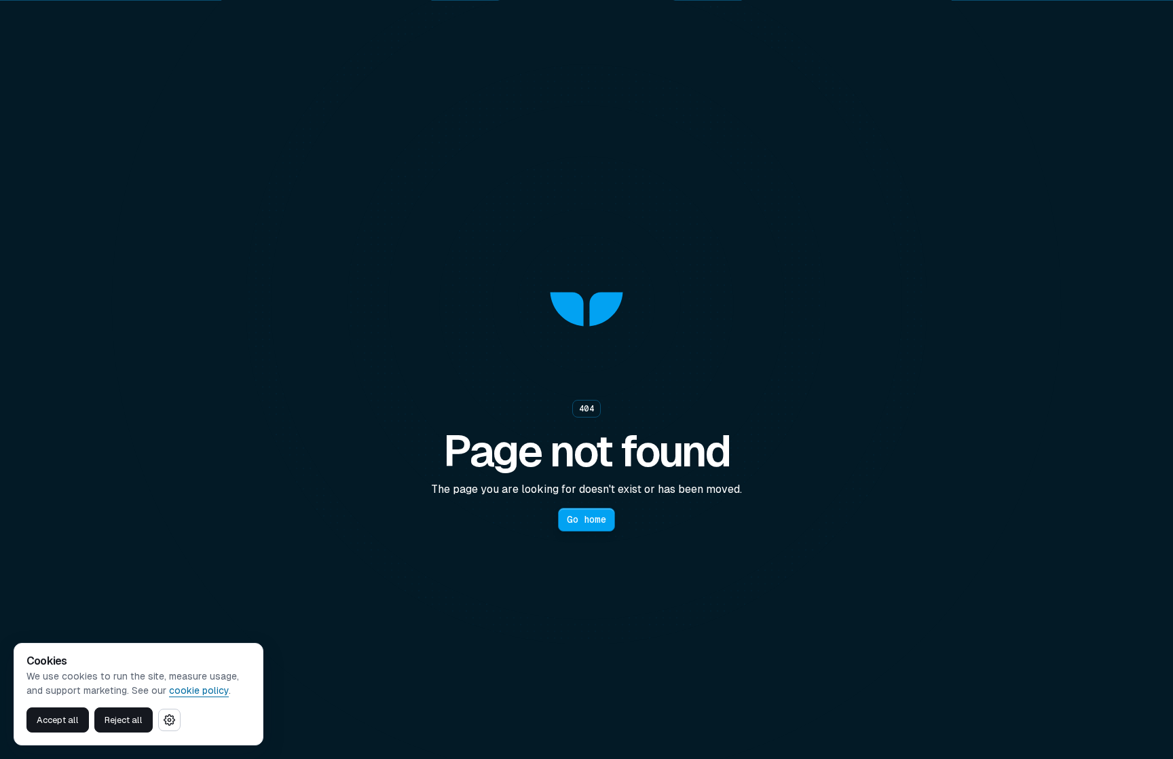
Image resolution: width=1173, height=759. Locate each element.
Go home (586, 519)
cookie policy (199, 690)
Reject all (124, 720)
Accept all (58, 720)
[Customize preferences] (169, 720)
